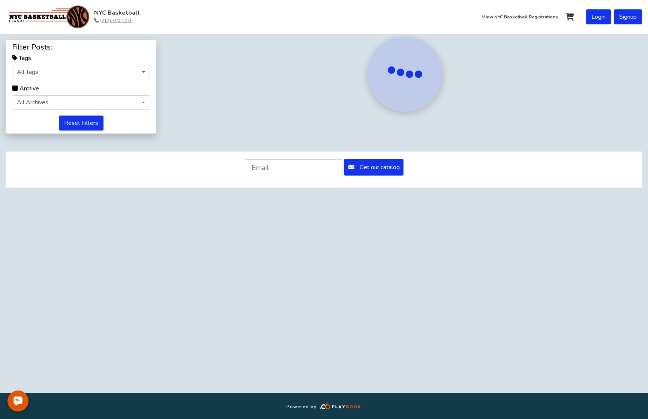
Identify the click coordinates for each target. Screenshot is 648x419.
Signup (628, 17)
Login (598, 17)
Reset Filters (81, 123)
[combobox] (81, 72)
